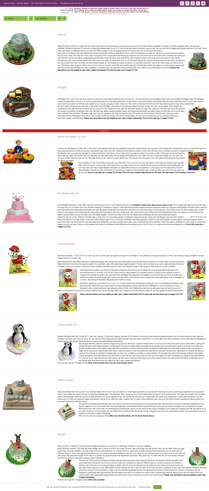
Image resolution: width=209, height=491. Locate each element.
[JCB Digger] (18, 87)
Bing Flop (61, 434)
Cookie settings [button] (144, 487)
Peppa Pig (62, 34)
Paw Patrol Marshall (66, 244)
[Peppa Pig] (18, 34)
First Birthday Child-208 (68, 193)
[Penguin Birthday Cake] (18, 324)
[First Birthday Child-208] (18, 193)
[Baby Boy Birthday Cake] (67, 403)
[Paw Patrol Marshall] (18, 244)
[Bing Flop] (18, 434)
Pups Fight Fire (113, 283)
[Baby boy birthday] (18, 380)
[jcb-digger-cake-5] (197, 106)
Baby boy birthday (65, 380)
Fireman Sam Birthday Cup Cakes (72, 137)
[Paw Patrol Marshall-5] (68, 294)
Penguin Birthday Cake (67, 325)
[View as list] (64, 18)
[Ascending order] (31, 18)
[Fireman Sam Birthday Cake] (197, 153)
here (158, 261)
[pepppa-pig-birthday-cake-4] (197, 53)
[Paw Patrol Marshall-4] (196, 283)
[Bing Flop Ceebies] (197, 448)
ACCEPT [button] (157, 487)
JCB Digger (62, 87)
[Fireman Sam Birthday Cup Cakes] (18, 136)
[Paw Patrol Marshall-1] (196, 261)
